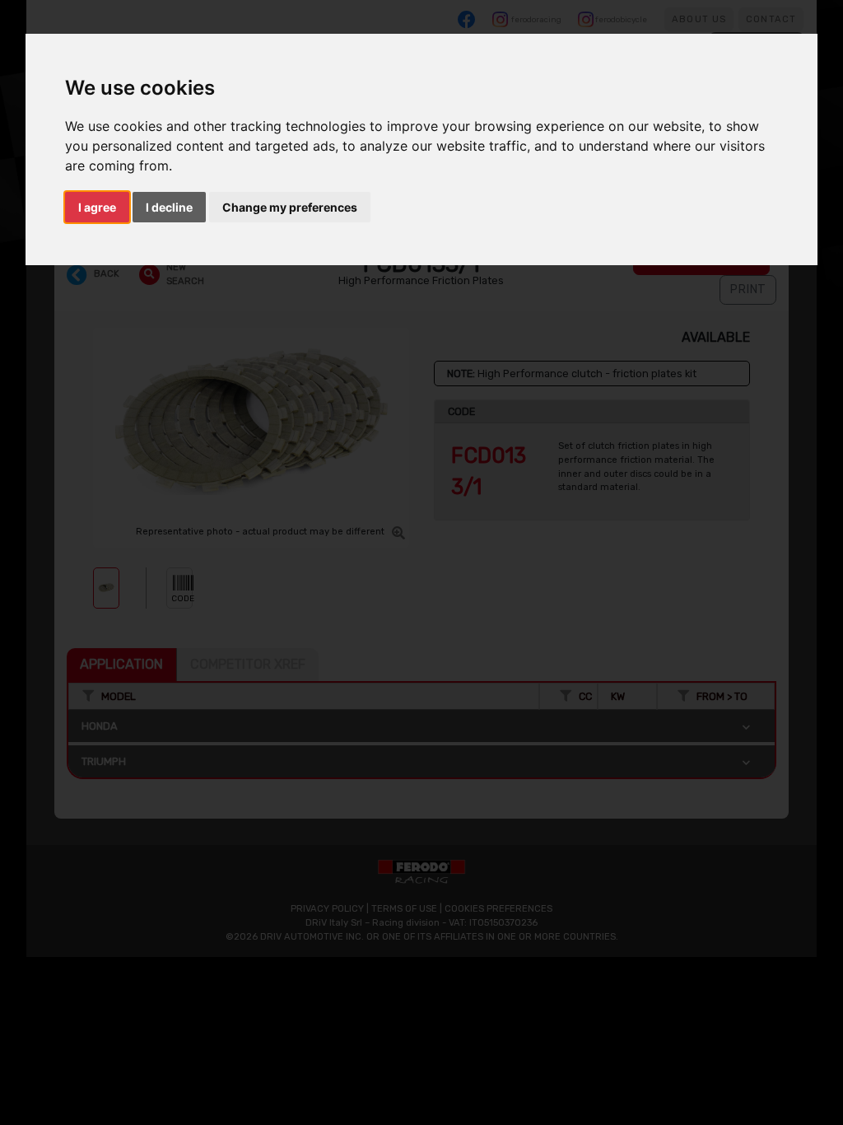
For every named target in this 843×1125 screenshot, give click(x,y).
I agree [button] (97, 207)
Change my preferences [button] (289, 207)
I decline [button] (169, 207)
